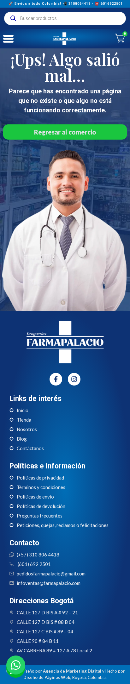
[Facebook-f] (56, 379)
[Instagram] (74, 379)
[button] (15, 665)
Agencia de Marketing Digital (72, 671)
